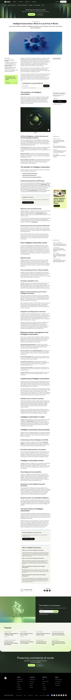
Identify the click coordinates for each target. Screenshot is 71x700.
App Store (31, 683)
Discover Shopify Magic (28, 202)
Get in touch (63, 1)
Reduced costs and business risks (29, 175)
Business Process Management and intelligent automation (10, 65)
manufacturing (34, 221)
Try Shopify (57, 1)
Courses (43, 685)
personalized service (33, 190)
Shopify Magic (44, 184)
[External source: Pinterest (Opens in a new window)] (66, 695)
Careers (18, 683)
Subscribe (60, 101)
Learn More (57, 205)
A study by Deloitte (39, 213)
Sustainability (19, 689)
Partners (31, 685)
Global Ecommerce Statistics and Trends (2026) (27, 642)
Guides (43, 683)
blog (33, 21)
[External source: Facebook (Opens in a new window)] (44, 590)
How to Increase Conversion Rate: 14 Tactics (26, 634)
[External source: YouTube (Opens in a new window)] (56, 695)
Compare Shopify (45, 681)
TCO (54, 144)
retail (22, 419)
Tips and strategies (56, 247)
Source (35, 132)
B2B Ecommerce (37, 5)
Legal (25, 695)
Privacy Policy (30, 695)
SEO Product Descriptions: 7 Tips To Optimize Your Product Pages (59, 643)
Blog (5, 5)
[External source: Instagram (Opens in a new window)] (59, 695)
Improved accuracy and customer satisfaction (31, 177)
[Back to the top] (5, 678)
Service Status (57, 685)
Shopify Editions (20, 681)
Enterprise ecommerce (11, 5)
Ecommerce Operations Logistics (10, 640)
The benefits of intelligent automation (11, 62)
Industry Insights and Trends (25, 640)
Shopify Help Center (58, 679)
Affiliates (31, 687)
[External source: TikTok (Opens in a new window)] (61, 695)
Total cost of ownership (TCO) (22, 5)
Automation (37, 21)
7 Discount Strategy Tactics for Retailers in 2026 (43, 634)
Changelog (44, 689)
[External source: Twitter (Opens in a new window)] (47, 590)
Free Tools (44, 687)
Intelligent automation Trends (9, 71)
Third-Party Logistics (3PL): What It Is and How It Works (58, 634)
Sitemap (36, 695)
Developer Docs (33, 679)
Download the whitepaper (28, 538)
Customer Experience (39, 640)
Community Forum (58, 681)
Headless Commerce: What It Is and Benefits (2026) (11, 634)
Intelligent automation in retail (9, 68)
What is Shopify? (20, 679)
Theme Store (32, 681)
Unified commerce (56, 253)
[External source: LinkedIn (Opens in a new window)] (50, 590)
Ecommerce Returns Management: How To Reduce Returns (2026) (11, 643)
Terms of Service (19, 695)
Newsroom (19, 687)
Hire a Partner (57, 683)
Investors (18, 685)
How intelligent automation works (10, 63)
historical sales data (37, 350)
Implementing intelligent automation (10, 67)
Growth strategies (55, 640)
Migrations (31, 5)
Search (64, 5)
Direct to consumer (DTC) (57, 242)
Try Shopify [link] (46, 85)
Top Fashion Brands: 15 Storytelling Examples (41, 642)
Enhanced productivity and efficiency (29, 173)
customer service (30, 420)
